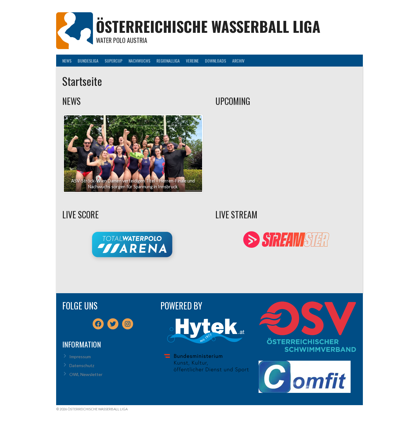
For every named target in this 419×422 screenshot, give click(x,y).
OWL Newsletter (85, 374)
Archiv (238, 60)
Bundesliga (88, 60)
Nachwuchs (139, 60)
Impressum (80, 356)
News (66, 60)
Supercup (113, 60)
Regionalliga (168, 60)
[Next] (191, 153)
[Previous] (75, 153)
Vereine (192, 60)
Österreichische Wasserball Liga (208, 26)
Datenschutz (81, 365)
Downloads (215, 60)
